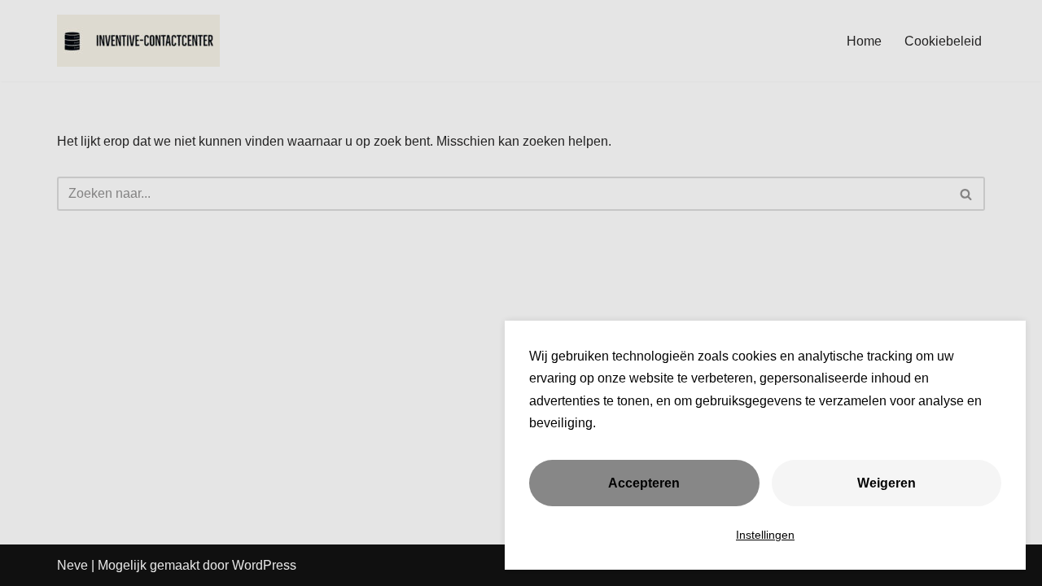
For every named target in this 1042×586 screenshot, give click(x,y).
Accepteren (644, 483)
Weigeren (886, 483)
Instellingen (765, 534)
